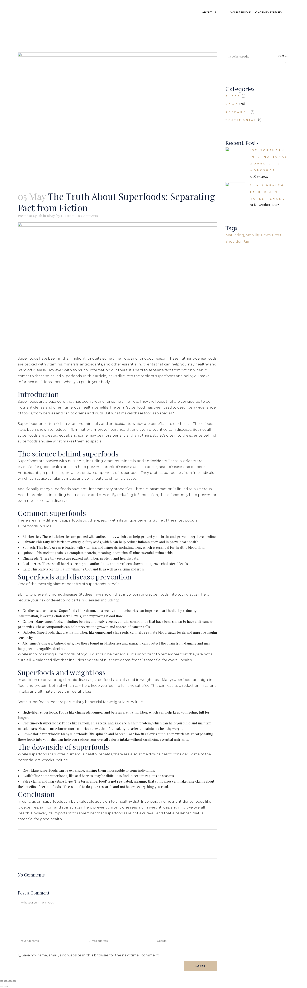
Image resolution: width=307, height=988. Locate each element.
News (232, 104)
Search (283, 55)
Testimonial (241, 120)
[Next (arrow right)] (6, 986)
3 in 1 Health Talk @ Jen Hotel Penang (268, 192)
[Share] (10, 981)
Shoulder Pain (238, 241)
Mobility (253, 235)
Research (238, 112)
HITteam (67, 216)
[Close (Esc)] (14, 981)
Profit (277, 235)
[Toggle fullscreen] (6, 981)
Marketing (235, 235)
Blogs (51, 216)
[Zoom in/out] (1, 981)
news (265, 235)
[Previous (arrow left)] (1, 986)
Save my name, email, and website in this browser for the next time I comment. (90, 955)
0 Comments (88, 216)
